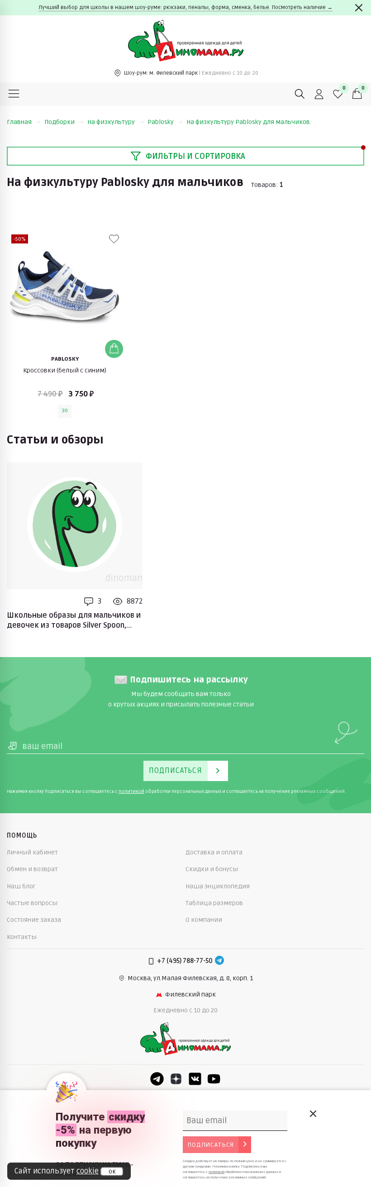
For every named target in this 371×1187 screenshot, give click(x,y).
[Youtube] (214, 1079)
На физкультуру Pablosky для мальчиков (248, 122)
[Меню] (14, 94)
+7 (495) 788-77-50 (185, 961)
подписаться (210, 1145)
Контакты (22, 937)
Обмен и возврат (32, 869)
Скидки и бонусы (212, 869)
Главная (19, 122)
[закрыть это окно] (312, 1114)
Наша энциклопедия (218, 886)
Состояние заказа (34, 920)
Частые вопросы (32, 903)
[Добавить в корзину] (114, 349)
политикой (131, 791)
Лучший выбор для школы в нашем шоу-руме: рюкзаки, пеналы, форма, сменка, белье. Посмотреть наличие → (185, 7)
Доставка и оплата (214, 852)
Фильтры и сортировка (195, 156)
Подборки (59, 122)
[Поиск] (300, 94)
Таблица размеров (214, 903)
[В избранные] (114, 239)
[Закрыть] (358, 7)
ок (112, 1171)
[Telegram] (219, 961)
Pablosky (160, 122)
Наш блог (21, 886)
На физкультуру (111, 122)
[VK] (195, 1079)
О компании (204, 920)
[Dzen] (176, 1079)
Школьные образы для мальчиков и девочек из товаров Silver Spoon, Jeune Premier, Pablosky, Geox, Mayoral (74, 621)
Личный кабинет (32, 852)
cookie (87, 1171)
